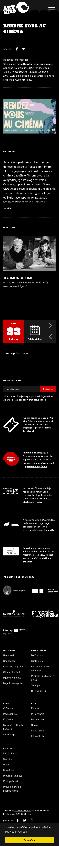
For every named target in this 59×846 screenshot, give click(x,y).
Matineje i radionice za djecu (43, 677)
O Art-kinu (8, 708)
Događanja (9, 660)
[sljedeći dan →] (50, 325)
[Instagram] (31, 820)
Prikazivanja (37, 713)
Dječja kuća (37, 655)
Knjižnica (8, 719)
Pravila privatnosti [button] (16, 831)
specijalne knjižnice (36, 466)
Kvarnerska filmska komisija (13, 726)
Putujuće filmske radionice (40, 668)
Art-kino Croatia (22, 810)
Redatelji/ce (37, 719)
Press (6, 764)
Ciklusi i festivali (11, 672)
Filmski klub (29, 452)
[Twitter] (23, 48)
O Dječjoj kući (38, 691)
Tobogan (36, 685)
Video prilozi (37, 730)
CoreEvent (28, 431)
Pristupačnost (10, 781)
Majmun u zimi (17, 277)
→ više (7, 208)
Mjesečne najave (12, 677)
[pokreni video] (29, 255)
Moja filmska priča (13, 683)
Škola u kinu (37, 660)
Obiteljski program (13, 666)
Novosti (35, 725)
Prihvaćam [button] (29, 840)
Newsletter (9, 770)
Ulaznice (7, 759)
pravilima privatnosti (35, 399)
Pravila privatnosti (12, 775)
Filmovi (35, 708)
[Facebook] (16, 48)
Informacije (9, 734)
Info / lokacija (10, 753)
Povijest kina (10, 713)
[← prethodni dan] (50, 337)
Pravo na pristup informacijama (12, 788)
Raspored (8, 655)
